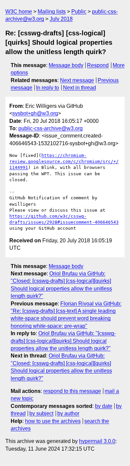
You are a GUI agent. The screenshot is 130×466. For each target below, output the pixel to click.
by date (103, 406)
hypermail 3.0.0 (97, 441)
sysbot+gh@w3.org (35, 113)
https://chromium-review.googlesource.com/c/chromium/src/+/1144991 (64, 161)
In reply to (47, 87)
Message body (66, 65)
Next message (77, 80)
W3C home (18, 11)
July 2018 (61, 19)
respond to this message (72, 391)
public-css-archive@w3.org (50, 128)
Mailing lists (52, 11)
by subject (41, 413)
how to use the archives (53, 421)
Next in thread (79, 87)
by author (68, 413)
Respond (98, 65)
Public (78, 11)
